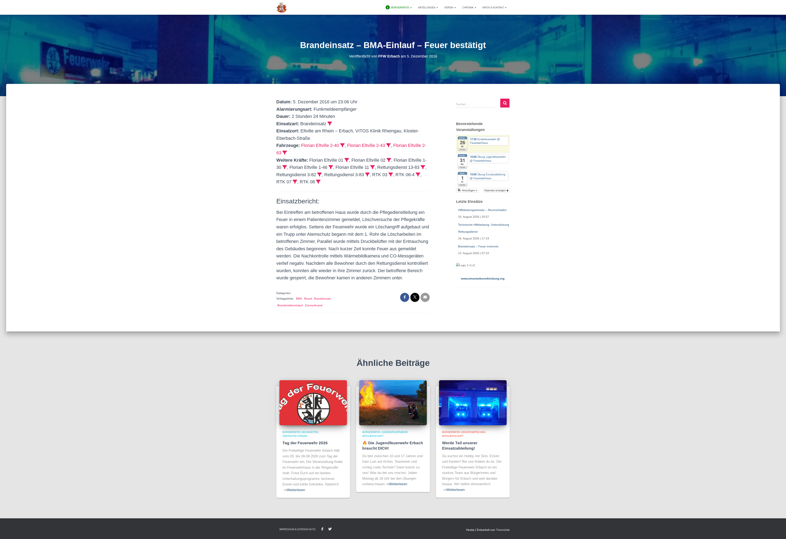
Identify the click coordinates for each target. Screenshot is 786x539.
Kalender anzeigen (495, 190)
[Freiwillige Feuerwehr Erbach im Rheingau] (281, 7)
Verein (449, 7)
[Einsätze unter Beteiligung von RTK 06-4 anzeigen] (418, 174)
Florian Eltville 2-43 (366, 145)
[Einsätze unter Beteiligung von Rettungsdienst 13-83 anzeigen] (423, 167)
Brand (308, 298)
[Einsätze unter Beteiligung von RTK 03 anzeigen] (390, 174)
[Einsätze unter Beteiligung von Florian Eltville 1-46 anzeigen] (331, 167)
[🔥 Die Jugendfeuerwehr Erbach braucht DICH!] (393, 402)
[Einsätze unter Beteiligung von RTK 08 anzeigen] (318, 181)
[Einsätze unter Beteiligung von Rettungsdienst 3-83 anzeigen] (367, 174)
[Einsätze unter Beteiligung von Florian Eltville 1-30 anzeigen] (284, 167)
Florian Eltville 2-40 (320, 145)
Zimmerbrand (313, 305)
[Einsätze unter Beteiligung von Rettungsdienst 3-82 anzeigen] (319, 174)
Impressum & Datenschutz (297, 529)
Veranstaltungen (294, 436)
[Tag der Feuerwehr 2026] (313, 402)
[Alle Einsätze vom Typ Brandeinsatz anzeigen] (330, 123)
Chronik (468, 7)
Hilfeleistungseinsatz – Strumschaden (482, 210)
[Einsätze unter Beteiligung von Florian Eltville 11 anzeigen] (372, 167)
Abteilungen (427, 7)
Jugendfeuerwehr (395, 432)
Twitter (330, 529)
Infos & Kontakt (493, 7)
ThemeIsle (503, 529)
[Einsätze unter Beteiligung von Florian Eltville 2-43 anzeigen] (388, 145)
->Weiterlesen (294, 490)
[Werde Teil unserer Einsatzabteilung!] (473, 402)
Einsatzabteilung (473, 432)
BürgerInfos (291, 432)
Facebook (322, 529)
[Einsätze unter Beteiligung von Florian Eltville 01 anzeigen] (346, 160)
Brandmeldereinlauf (290, 305)
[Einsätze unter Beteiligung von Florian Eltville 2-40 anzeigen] (342, 145)
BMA (299, 298)
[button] (411, 7)
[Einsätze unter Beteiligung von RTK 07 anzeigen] (295, 181)
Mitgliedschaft (373, 436)
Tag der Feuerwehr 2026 (305, 443)
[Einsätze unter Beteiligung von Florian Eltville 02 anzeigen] (389, 160)
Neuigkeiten (310, 432)
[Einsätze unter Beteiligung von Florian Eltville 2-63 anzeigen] (284, 152)
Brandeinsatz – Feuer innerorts (478, 246)
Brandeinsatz (322, 298)
